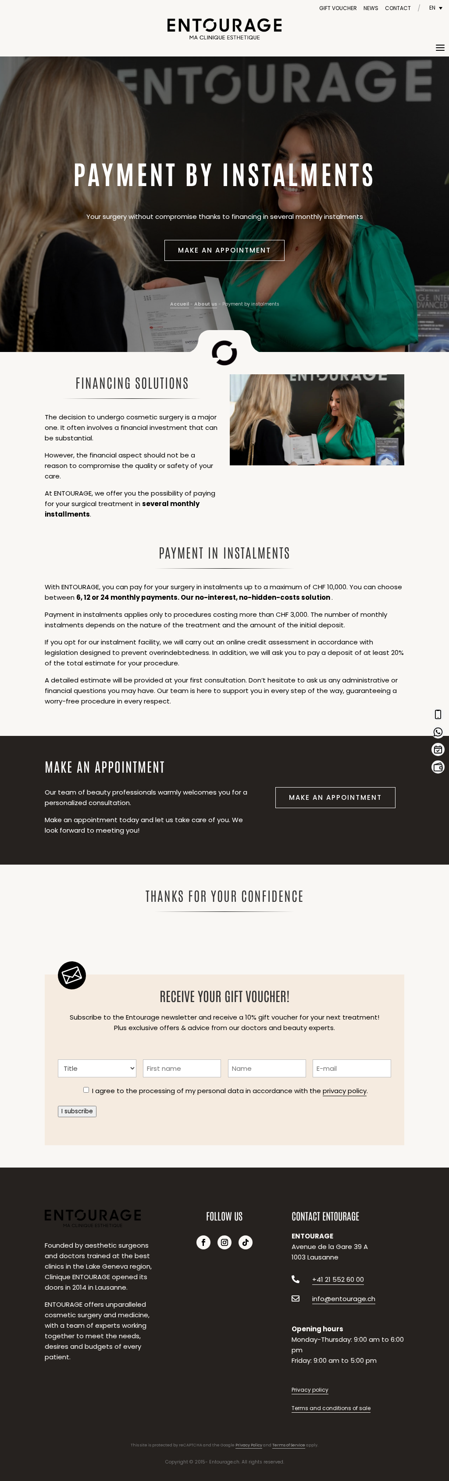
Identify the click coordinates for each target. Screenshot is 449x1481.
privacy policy (345, 1090)
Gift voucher (338, 8)
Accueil (179, 304)
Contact (398, 8)
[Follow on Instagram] (224, 1242)
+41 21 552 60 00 (338, 1279)
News (370, 8)
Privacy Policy (248, 1445)
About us (205, 304)
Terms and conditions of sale (331, 1408)
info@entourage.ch (343, 1298)
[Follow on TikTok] (246, 1242)
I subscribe (77, 1111)
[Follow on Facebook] (203, 1242)
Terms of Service (288, 1445)
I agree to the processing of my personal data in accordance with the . (230, 1090)
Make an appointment (224, 250)
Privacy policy (310, 1389)
